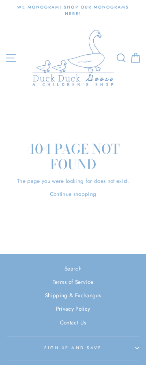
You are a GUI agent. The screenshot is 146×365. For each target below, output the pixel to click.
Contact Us (73, 322)
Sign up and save (73, 348)
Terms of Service (73, 282)
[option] (73, 10)
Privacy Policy (73, 309)
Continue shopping (73, 194)
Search (73, 268)
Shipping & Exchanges (73, 295)
